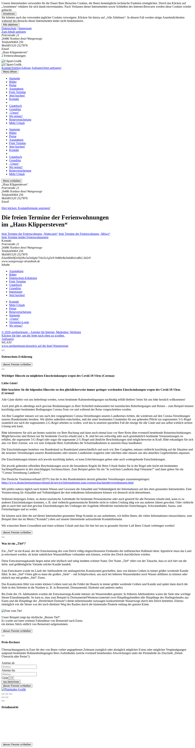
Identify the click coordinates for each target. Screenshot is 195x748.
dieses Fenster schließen (17, 364)
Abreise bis (8, 670)
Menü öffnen (10, 71)
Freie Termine (17, 92)
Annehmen (9, 13)
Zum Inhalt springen (14, 31)
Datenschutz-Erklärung (23, 278)
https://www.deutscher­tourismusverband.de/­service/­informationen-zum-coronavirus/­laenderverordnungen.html (67, 482)
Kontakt (14, 99)
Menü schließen (12, 180)
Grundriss (15, 109)
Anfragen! (8, 339)
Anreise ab (8, 663)
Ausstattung (16, 88)
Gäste (5, 677)
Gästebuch (15, 105)
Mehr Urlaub (17, 123)
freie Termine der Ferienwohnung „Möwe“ (84, 233)
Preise (12, 85)
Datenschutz (9, 28)
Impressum (25, 28)
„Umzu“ (14, 112)
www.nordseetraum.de (15, 345)
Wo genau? (16, 116)
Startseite (14, 78)
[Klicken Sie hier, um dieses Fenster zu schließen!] (3, 350)
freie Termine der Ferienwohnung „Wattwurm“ (30, 233)
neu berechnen (11, 681)
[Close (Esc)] (3, 693)
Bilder (13, 81)
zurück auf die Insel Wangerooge (48, 345)
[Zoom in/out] (10, 693)
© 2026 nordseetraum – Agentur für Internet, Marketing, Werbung (41, 332)
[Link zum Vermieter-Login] (14, 689)
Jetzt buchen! (17, 95)
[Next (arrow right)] (6, 697)
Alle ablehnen (10, 24)
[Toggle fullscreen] (6, 693)
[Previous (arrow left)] (3, 697)
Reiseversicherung (20, 119)
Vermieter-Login (19, 322)
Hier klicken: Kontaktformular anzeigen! (26, 208)
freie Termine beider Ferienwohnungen (25, 237)
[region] (97, 32)
